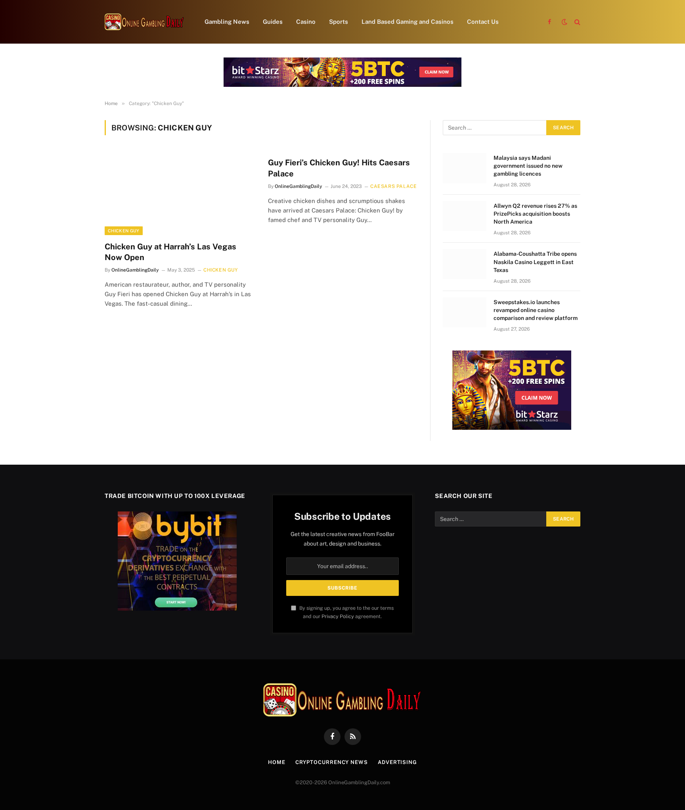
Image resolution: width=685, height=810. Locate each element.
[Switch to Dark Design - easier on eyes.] (564, 22)
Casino (306, 21)
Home (276, 762)
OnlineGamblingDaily (135, 270)
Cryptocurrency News (331, 762)
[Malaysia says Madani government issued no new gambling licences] (464, 168)
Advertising (397, 762)
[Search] (576, 22)
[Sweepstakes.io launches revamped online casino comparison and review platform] (464, 312)
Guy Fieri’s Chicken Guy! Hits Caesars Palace (339, 168)
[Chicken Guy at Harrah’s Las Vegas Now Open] (179, 193)
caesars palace (393, 186)
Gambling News (227, 21)
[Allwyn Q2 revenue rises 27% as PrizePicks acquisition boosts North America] (464, 216)
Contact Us (483, 21)
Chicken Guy (124, 230)
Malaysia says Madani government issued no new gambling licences (528, 166)
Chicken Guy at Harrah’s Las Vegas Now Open (170, 252)
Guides (273, 21)
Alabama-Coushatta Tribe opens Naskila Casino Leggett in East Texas (535, 262)
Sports (338, 21)
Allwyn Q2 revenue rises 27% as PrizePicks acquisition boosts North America (535, 214)
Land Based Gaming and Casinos (407, 21)
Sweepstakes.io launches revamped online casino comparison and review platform (536, 310)
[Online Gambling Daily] (144, 22)
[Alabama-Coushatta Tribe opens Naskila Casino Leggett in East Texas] (464, 264)
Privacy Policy (337, 616)
